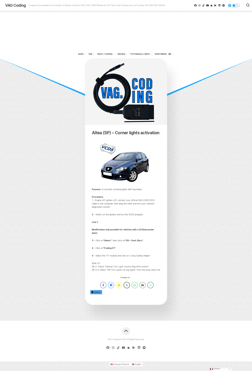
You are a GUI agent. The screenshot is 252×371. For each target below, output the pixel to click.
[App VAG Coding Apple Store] (211, 5)
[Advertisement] (126, 30)
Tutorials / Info (140, 54)
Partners (161, 54)
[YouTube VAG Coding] (207, 5)
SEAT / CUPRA (104, 54)
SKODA (121, 54)
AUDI (80, 54)
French (216, 369)
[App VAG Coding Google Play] (215, 5)
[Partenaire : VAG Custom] (219, 5)
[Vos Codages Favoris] (223, 5)
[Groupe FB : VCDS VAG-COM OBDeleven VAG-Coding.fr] (195, 5)
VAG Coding (15, 5)
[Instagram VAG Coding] (199, 5)
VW (90, 54)
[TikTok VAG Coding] (203, 5)
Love (97, 292)
